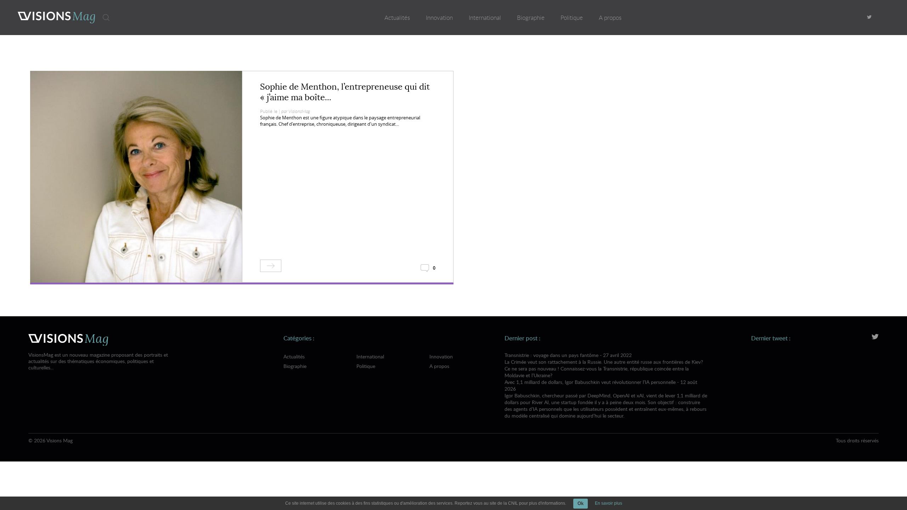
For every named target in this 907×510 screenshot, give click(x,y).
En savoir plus (608, 503)
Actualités (397, 17)
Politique (571, 17)
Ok (581, 503)
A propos (610, 17)
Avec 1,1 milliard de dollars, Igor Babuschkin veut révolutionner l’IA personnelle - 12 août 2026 (606, 399)
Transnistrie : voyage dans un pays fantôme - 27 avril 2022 (604, 365)
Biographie (531, 17)
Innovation (439, 17)
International (485, 17)
